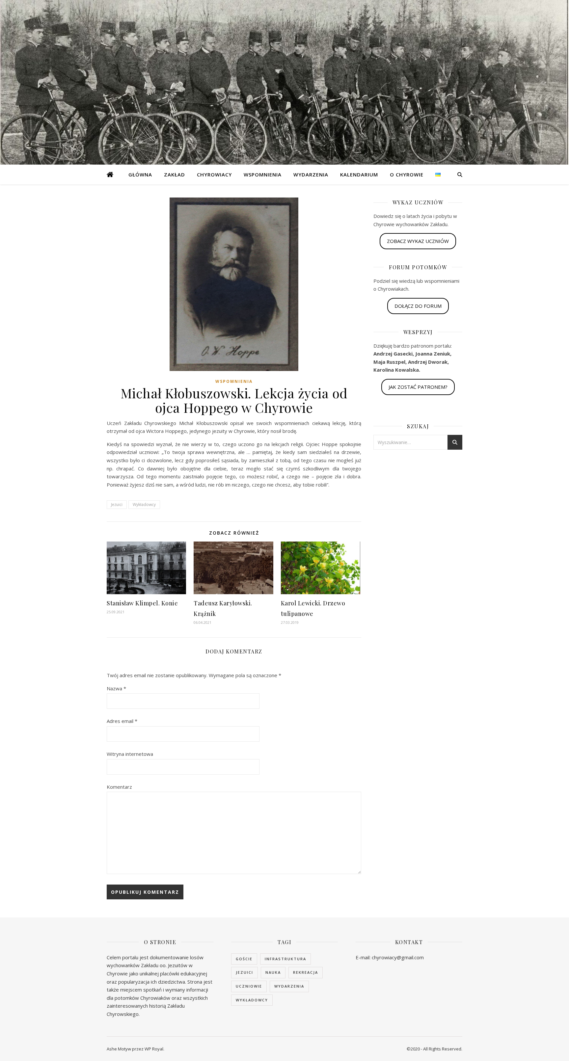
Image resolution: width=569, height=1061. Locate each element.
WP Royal (154, 1049)
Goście (244, 958)
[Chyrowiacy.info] (110, 174)
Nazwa (116, 688)
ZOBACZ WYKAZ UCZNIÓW (418, 241)
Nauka (273, 972)
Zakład (174, 174)
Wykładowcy (144, 504)
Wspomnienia (263, 174)
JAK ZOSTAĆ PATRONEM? (418, 387)
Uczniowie (249, 986)
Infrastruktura (285, 958)
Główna (140, 174)
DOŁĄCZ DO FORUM (418, 306)
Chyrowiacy (214, 174)
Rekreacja (305, 972)
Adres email (122, 721)
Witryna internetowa (130, 754)
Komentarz (119, 786)
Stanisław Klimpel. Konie (142, 603)
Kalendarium (359, 174)
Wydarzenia (310, 174)
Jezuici (116, 504)
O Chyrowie (406, 174)
